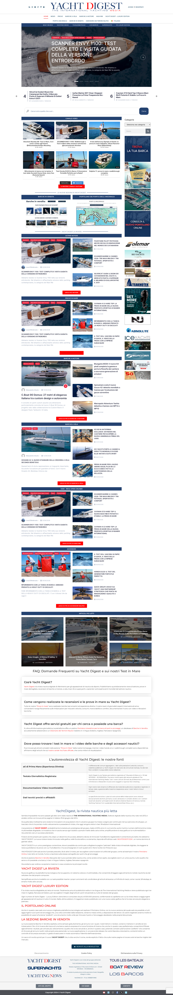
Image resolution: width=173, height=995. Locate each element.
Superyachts (107, 25)
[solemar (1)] (138, 248)
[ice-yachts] (138, 340)
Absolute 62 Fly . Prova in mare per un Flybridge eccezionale (42, 632)
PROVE (60, 16)
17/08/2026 (99, 519)
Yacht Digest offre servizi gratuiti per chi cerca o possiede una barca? (73, 724)
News (59, 39)
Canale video (55, 648)
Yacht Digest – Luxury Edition (117, 16)
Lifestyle (90, 619)
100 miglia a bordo (29, 645)
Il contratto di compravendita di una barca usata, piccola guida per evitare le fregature (130, 632)
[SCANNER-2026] (138, 359)
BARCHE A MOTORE (86, 16)
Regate (57, 650)
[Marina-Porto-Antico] (138, 210)
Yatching (103, 619)
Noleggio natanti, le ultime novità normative (130, 659)
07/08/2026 (99, 412)
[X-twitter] (122, 992)
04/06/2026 (99, 477)
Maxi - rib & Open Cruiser (71, 489)
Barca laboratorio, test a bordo (43, 553)
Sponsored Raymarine (30, 653)
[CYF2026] (138, 188)
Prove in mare (61, 240)
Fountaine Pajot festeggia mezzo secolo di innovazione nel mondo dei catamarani (107, 243)
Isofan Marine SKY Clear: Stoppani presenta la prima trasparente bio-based (96, 53)
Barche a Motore (28, 363)
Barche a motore (71, 358)
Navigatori (34, 650)
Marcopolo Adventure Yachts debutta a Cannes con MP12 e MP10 (107, 406)
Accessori (71, 549)
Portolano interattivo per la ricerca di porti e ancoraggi (98, 728)
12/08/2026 (99, 377)
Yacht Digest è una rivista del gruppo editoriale (85, 960)
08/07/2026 (99, 457)
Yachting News (63, 25)
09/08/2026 (99, 329)
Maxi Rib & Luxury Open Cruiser (40, 240)
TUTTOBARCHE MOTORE (41, 622)
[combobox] (81, 111)
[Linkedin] (108, 992)
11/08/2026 (99, 396)
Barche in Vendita (140, 728)
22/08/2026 (46, 267)
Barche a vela (71, 424)
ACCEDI (130, 7)
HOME (46, 16)
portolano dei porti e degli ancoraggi (97, 197)
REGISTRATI (139, 7)
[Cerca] (148, 131)
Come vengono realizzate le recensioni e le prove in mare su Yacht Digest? (77, 702)
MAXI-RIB (99, 16)
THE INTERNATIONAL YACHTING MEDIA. (85, 963)
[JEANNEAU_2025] (138, 349)
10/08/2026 (99, 314)
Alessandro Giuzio (80, 100)
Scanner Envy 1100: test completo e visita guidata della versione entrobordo (131, 95)
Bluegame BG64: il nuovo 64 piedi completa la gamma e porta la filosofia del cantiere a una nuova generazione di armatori (106, 369)
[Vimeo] (126, 992)
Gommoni (25, 240)
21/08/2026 (99, 249)
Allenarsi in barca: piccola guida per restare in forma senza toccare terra (86, 658)
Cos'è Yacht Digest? (38, 682)
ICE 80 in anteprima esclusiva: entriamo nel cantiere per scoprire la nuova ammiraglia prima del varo (107, 433)
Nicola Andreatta (36, 100)
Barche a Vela (27, 428)
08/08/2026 (99, 346)
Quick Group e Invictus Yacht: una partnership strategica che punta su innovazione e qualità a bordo (105, 591)
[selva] (138, 267)
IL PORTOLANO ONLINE (38, 905)
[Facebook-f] (117, 992)
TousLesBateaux (79, 25)
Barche (33, 619)
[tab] (86, 680)
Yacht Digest (29, 687)
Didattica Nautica (80, 619)
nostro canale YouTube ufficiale (61, 750)
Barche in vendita (46, 197)
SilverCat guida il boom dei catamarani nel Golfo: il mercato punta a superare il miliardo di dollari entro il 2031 (106, 278)
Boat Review (48, 25)
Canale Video (71, 118)
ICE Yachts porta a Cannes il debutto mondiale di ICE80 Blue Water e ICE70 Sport (107, 451)
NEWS (53, 16)
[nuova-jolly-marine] (138, 324)
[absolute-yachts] (138, 334)
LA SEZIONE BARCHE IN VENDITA (45, 919)
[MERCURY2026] (138, 313)
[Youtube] (104, 992)
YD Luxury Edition (123, 25)
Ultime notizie (71, 236)
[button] (29, 57)
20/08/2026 (99, 266)
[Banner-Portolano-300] (138, 236)
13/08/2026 (47, 456)
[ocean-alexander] (138, 277)
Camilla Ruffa (83, 662)
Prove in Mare (71, 298)
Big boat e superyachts (41, 648)
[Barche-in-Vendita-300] (138, 161)
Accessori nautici (28, 553)
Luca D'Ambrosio (122, 100)
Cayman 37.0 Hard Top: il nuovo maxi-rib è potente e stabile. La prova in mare (89, 95)
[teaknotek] (138, 286)
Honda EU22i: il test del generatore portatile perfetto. (104, 574)
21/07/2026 (99, 442)
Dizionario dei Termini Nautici (97, 21)
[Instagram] (113, 992)
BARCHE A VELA (71, 16)
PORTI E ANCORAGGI (60, 21)
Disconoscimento (41, 953)
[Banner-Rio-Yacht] (138, 258)
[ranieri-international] (138, 379)
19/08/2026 (99, 286)
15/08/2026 (47, 390)
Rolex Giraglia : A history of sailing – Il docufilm (42, 658)
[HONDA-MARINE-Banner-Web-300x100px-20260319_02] (138, 369)
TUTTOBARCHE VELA (117, 622)
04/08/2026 (99, 580)
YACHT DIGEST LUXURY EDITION (44, 886)
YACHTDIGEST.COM (124, 839)
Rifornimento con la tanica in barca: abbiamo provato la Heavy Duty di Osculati (106, 323)
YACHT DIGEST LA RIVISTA (40, 868)
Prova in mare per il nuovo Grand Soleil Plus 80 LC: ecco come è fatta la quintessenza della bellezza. (106, 468)
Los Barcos (93, 25)
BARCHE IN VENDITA (76, 21)
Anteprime (26, 619)
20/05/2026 (99, 599)
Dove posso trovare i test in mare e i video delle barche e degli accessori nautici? (81, 743)
